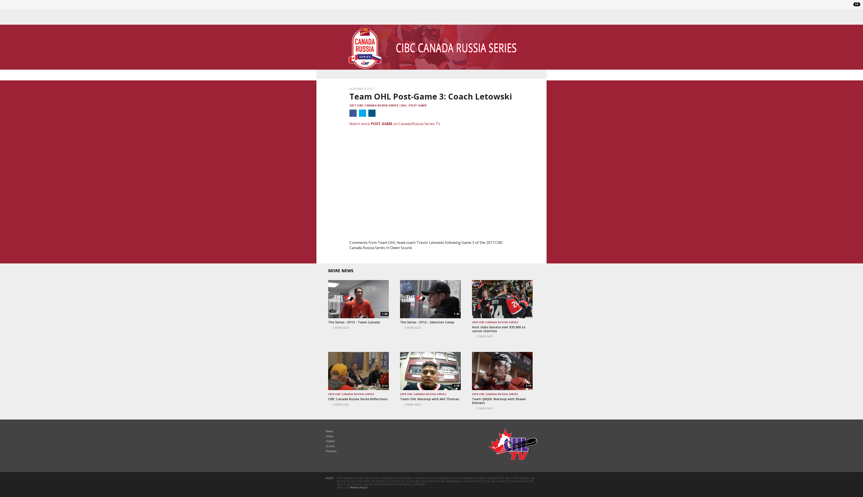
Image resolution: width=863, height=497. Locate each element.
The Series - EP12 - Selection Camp (427, 322)
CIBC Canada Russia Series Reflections (357, 399)
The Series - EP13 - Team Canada (354, 322)
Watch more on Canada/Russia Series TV (394, 123)
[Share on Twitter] (362, 113)
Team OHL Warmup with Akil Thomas (429, 399)
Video (329, 436)
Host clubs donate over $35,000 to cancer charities (498, 329)
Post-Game (418, 105)
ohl (404, 105)
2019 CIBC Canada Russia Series (495, 322)
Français (331, 451)
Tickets (330, 441)
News (329, 431)
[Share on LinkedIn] (372, 113)
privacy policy (358, 487)
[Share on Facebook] (353, 113)
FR (857, 4)
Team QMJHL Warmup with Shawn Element (499, 401)
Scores (330, 446)
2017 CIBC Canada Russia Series (373, 105)
